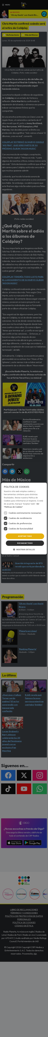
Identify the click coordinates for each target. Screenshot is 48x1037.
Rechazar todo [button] (25, 543)
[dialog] (24, 518)
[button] (24, 549)
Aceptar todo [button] (25, 536)
